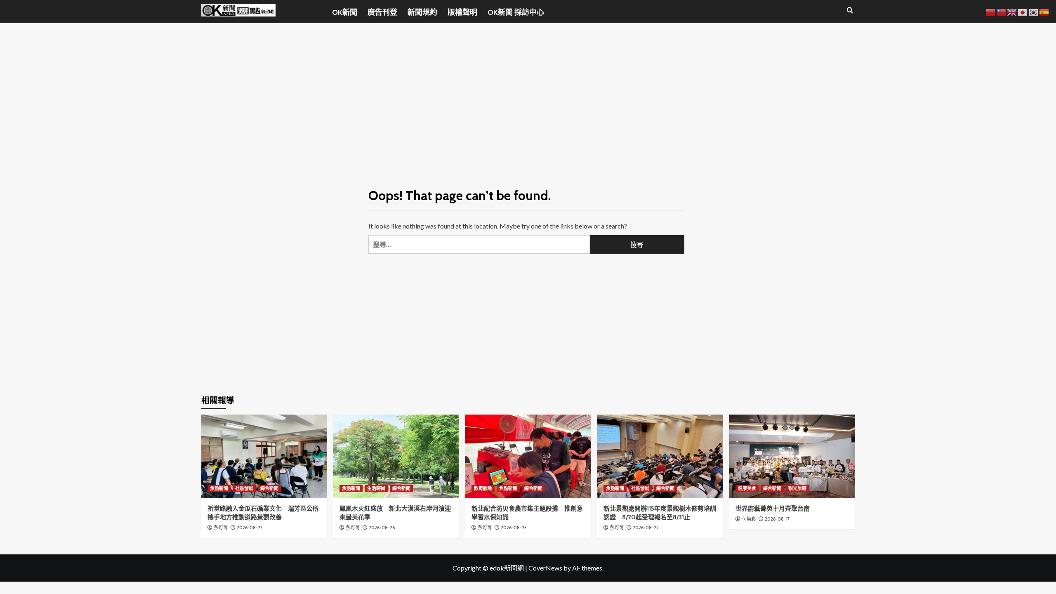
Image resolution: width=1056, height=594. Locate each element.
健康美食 (747, 488)
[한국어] (1033, 11)
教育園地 (483, 488)
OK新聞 (344, 12)
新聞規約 (422, 12)
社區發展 (244, 488)
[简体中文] (990, 11)
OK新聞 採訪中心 (516, 12)
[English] (1012, 11)
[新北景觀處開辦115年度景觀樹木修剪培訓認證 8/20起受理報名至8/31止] (660, 456)
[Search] (850, 10)
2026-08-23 (514, 527)
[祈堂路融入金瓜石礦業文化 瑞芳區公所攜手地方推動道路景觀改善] (264, 456)
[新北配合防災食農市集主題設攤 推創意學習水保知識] (528, 456)
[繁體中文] (1001, 11)
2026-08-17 (777, 519)
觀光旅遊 (797, 488)
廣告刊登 (382, 12)
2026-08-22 (646, 527)
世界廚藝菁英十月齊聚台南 (772, 508)
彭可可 (221, 527)
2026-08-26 (382, 527)
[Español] (1044, 11)
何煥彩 (749, 518)
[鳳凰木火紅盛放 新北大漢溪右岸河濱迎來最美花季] (396, 456)
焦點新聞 (219, 488)
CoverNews (545, 568)
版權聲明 (462, 12)
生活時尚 (376, 488)
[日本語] (1023, 11)
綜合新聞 (269, 488)
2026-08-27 (250, 527)
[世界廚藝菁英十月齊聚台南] (792, 456)
